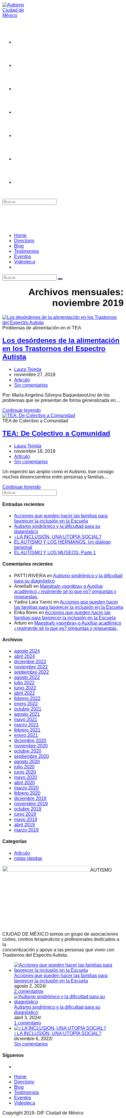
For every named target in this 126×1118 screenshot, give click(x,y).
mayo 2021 (25, 719)
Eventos (22, 256)
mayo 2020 (25, 777)
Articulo (22, 379)
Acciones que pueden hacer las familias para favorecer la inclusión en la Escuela (61, 518)
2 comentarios (28, 991)
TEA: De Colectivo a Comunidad (56, 433)
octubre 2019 (27, 808)
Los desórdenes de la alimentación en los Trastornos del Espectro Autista (61, 348)
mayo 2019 (25, 819)
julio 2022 (24, 682)
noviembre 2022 (31, 666)
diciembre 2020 (30, 740)
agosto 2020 (27, 761)
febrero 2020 (27, 793)
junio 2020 (25, 772)
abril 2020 (24, 782)
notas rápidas (28, 858)
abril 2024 (24, 656)
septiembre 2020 (31, 756)
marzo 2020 (26, 787)
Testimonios (26, 251)
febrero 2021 (27, 730)
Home (20, 235)
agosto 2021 (27, 714)
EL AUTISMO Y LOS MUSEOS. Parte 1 (55, 552)
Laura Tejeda (27, 369)
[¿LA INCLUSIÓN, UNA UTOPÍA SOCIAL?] (60, 1028)
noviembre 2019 (31, 803)
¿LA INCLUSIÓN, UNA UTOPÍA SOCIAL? (57, 536)
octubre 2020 (27, 751)
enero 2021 (26, 735)
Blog (19, 245)
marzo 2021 (26, 724)
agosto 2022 (27, 677)
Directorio (24, 240)
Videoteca (24, 261)
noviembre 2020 (31, 745)
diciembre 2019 (30, 798)
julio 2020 (24, 766)
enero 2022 (26, 703)
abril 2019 (24, 824)
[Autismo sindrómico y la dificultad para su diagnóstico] (69, 1001)
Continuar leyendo (21, 410)
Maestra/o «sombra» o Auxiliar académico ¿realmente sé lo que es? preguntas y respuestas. (65, 591)
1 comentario (27, 1022)
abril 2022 (24, 693)
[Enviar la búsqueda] (60, 279)
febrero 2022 (27, 698)
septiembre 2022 (31, 672)
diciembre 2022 (30, 661)
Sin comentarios (31, 385)
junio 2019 (25, 814)
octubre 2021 (27, 708)
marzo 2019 (26, 829)
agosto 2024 (27, 651)
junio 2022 (25, 687)
